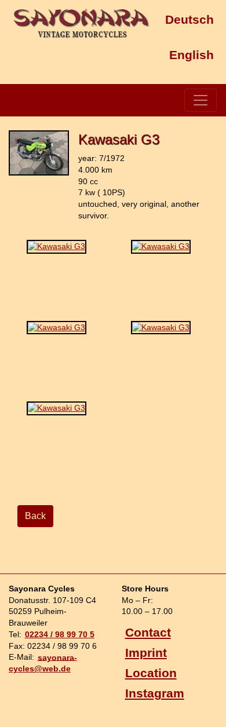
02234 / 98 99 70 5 (59, 634)
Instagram (154, 693)
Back (35, 516)
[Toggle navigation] (200, 100)
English (191, 54)
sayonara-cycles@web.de (43, 662)
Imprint (146, 652)
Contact (148, 632)
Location (151, 672)
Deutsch (189, 19)
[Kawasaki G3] (39, 180)
